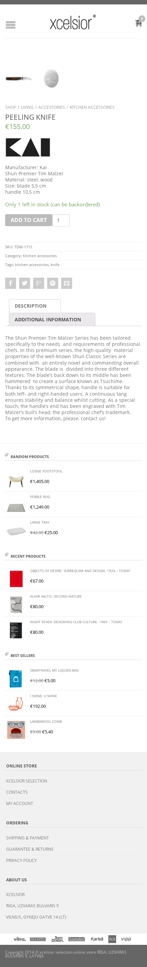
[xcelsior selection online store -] (73, 21)
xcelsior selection (26, 781)
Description (30, 306)
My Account (19, 803)
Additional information (48, 319)
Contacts (17, 792)
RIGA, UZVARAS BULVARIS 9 (32, 906)
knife (55, 264)
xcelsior (15, 894)
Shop (10, 107)
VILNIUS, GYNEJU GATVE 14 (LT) (36, 917)
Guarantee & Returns (30, 849)
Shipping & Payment (27, 838)
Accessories (51, 107)
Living (27, 107)
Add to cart (29, 220)
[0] (135, 24)
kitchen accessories (32, 264)
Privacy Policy (21, 860)
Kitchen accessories (92, 107)
